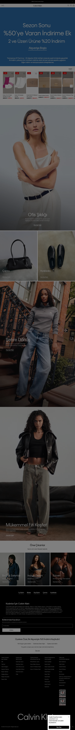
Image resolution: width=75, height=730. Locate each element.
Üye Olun (58, 727)
